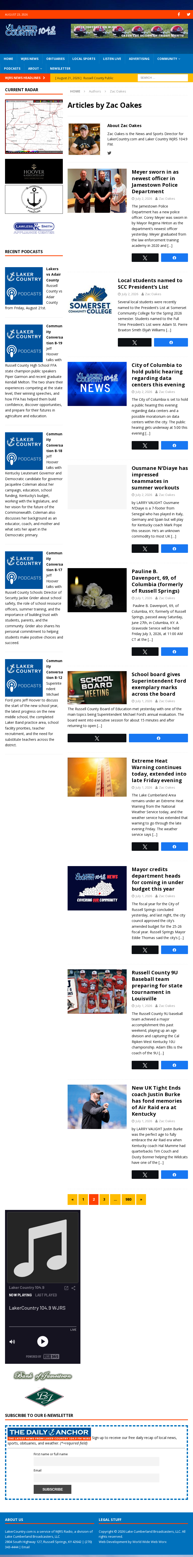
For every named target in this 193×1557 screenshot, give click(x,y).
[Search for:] (163, 77)
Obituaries (55, 59)
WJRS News (29, 59)
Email (37, 1470)
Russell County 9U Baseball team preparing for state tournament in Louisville (157, 985)
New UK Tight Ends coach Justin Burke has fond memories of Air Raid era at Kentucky (157, 1100)
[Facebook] (178, 14)
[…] (169, 245)
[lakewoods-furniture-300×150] (34, 211)
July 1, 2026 (144, 598)
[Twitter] (188, 14)
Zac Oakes (167, 198)
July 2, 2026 (144, 198)
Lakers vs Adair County (53, 274)
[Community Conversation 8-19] (24, 359)
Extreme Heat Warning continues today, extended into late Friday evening (159, 770)
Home (8, 59)
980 (128, 1199)
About (33, 68)
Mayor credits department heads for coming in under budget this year (158, 879)
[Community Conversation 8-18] (24, 467)
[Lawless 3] (34, 241)
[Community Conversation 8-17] (24, 586)
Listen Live (112, 59)
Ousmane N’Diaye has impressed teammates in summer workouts (160, 478)
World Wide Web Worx (149, 1541)
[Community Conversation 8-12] (24, 693)
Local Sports (83, 59)
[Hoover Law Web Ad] (34, 180)
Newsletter (60, 68)
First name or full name (51, 1454)
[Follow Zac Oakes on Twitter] (109, 153)
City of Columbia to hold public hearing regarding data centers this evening (158, 375)
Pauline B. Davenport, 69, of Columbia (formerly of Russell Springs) (157, 581)
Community (167, 59)
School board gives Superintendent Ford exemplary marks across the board (159, 684)
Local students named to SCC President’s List (150, 283)
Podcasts (12, 68)
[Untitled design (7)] (42, 1405)
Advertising (139, 59)
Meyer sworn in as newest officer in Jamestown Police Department (155, 181)
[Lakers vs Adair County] (24, 301)
